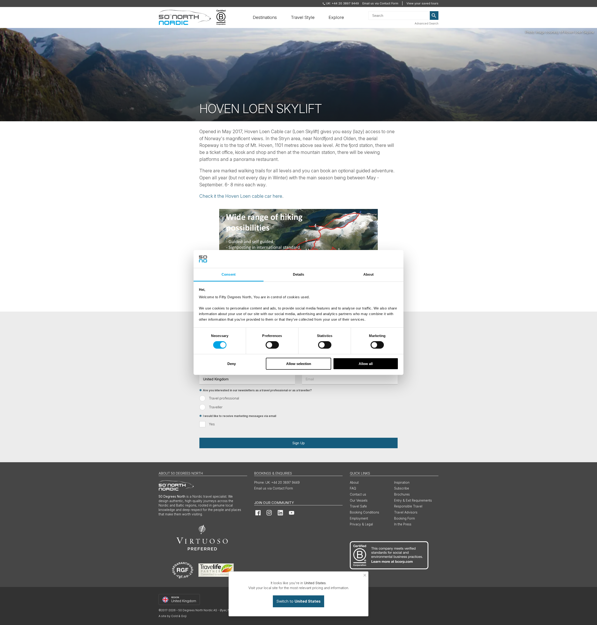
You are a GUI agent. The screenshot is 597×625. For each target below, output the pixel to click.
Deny (231, 364)
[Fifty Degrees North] (185, 17)
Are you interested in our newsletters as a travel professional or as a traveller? (257, 390)
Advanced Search (426, 23)
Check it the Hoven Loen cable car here (240, 196)
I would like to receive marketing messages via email (239, 416)
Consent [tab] (229, 274)
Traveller (215, 407)
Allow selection (298, 364)
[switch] (272, 345)
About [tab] (368, 274)
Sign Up (298, 443)
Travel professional (224, 398)
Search (434, 15)
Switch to (298, 601)
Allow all (366, 364)
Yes (212, 424)
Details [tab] (298, 274)
